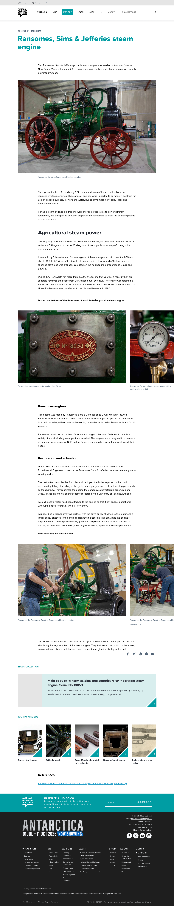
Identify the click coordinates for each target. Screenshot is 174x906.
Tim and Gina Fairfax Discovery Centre (31, 864)
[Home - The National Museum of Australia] (22, 13)
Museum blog (68, 868)
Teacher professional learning (91, 872)
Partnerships (142, 866)
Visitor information (54, 860)
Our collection (68, 859)
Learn (82, 848)
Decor (112, 856)
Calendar (27, 856)
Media (124, 865)
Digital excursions (86, 859)
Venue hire (126, 872)
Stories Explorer (69, 874)
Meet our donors (144, 863)
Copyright (54, 902)
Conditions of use (28, 902)
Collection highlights (29, 31)
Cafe (50, 868)
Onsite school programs (88, 865)
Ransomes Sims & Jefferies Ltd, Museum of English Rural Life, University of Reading (82, 783)
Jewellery (113, 866)
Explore (67, 848)
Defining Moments (67, 854)
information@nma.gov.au (141, 818)
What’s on (29, 848)
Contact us (125, 853)
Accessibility (53, 856)
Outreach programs (87, 868)
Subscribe (143, 802)
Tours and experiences (32, 868)
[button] (72, 349)
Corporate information (126, 857)
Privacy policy (43, 902)
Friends (140, 860)
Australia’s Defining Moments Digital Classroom (90, 854)
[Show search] (155, 12)
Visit (51, 848)
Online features (68, 871)
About (124, 848)
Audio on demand (66, 879)
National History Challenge (90, 862)
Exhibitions (28, 853)
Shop (51, 865)
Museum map (54, 872)
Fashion (113, 853)
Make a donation (144, 857)
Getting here (53, 853)
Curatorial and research (68, 863)
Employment (126, 862)
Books (112, 862)
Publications (126, 868)
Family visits (28, 859)
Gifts (112, 859)
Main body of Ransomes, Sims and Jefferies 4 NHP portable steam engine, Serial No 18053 (96, 683)
